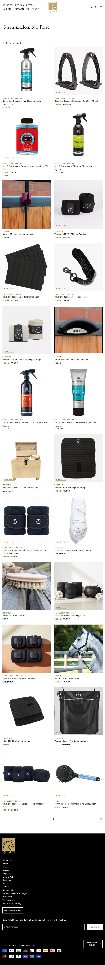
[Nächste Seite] (101, 818)
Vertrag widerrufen (12, 910)
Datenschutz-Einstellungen (14, 893)
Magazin (19, 9)
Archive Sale (32, 9)
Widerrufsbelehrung (11, 903)
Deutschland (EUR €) (91, 943)
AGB (4, 883)
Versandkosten (9, 900)
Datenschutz (8, 890)
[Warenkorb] (101, 7)
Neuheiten (7, 5)
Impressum (7, 897)
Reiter (5, 863)
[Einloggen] (91, 7)
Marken (5, 870)
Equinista (12, 945)
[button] (96, 7)
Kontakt (5, 887)
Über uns (6, 880)
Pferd (5, 867)
